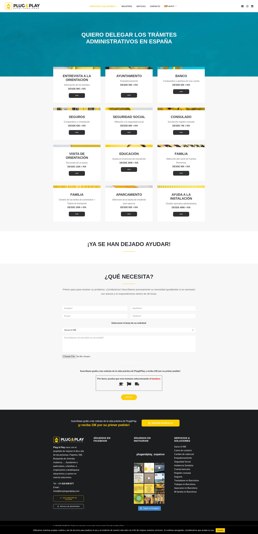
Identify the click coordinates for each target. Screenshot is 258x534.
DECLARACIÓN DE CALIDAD (70, 498)
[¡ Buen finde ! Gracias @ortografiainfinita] (139, 488)
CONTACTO (155, 6)
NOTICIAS (141, 6)
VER (76, 95)
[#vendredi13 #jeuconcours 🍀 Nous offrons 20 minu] (149, 488)
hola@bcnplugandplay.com (66, 491)
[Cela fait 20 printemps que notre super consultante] (159, 478)
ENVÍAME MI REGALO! (162, 423)
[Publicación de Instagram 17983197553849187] (149, 478)
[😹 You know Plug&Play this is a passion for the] (149, 499)
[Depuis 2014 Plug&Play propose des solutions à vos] (139, 478)
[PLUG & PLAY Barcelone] (22, 6)
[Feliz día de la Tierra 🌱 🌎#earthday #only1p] (139, 499)
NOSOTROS (127, 6)
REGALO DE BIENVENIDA (70, 506)
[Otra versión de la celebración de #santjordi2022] (159, 488)
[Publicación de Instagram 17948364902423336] (159, 468)
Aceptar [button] (220, 530)
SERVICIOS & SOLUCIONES (102, 6)
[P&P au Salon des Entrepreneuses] (139, 468)
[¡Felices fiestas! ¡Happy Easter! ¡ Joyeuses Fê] (149, 468)
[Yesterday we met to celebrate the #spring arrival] (159, 499)
